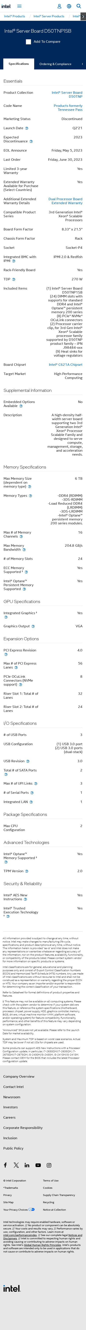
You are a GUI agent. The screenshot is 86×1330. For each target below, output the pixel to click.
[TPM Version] (26, 871)
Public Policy (13, 1148)
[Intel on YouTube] (38, 1166)
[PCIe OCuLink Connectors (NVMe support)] (20, 684)
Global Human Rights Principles (42, 1245)
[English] (69, 6)
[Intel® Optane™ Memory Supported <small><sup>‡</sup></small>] (6, 862)
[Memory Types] (30, 495)
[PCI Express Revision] (6, 654)
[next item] (83, 16)
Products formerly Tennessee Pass (68, 108)
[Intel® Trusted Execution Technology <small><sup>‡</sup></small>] (8, 916)
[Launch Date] (26, 128)
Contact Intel (13, 1087)
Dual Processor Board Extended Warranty (65, 201)
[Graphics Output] (33, 626)
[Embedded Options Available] (21, 406)
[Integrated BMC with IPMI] (13, 261)
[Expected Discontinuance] (31, 141)
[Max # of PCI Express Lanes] (16, 667)
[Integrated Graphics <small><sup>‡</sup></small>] (6, 617)
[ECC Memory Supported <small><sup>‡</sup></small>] (26, 572)
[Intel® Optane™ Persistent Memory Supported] (24, 589)
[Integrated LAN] (31, 802)
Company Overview (18, 1076)
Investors (10, 1107)
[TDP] (13, 279)
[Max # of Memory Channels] (21, 536)
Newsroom (11, 1097)
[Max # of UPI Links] (35, 783)
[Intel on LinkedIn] (27, 1166)
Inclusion (10, 1138)
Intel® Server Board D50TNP (67, 94)
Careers (9, 1117)
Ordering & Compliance (55, 64)
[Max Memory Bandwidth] (24, 549)
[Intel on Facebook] (5, 1166)
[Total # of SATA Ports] (6, 774)
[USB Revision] (27, 761)
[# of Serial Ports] (32, 792)
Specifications (19, 64)
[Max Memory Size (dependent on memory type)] (29, 486)
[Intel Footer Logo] (12, 1288)
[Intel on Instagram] (49, 1166)
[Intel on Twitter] (16, 1166)
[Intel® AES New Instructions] (25, 899)
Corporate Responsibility (23, 1128)
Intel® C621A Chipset (65, 365)
